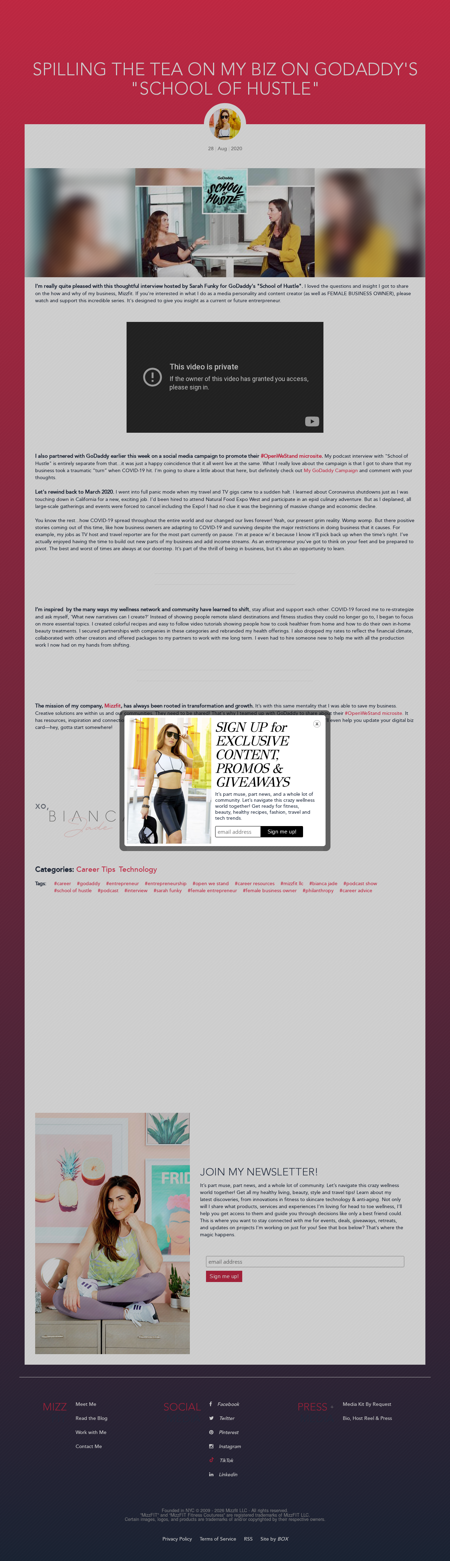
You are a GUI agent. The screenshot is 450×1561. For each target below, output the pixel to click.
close (317, 723)
